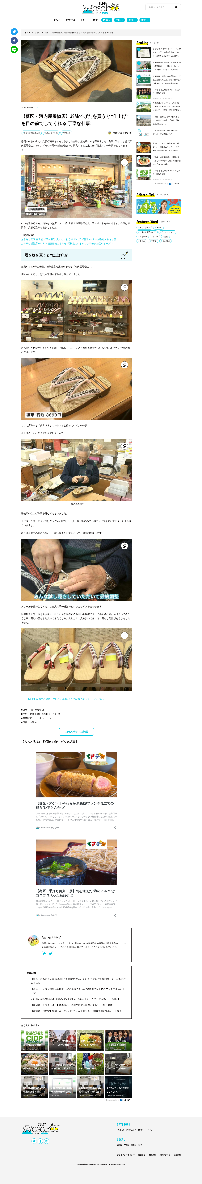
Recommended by (113, 1100)
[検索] (176, 7)
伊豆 (143, 20)
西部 (105, 20)
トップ (27, 33)
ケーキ (159, 228)
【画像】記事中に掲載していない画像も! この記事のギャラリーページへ (65, 699)
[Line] (14, 49)
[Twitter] (14, 31)
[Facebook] (14, 40)
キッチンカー (145, 228)
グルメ (56, 20)
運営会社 (141, 1155)
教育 (95, 20)
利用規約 (152, 1155)
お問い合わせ (165, 1155)
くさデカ (143, 237)
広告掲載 (177, 1155)
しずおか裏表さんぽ (32, 133)
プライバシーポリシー (126, 1155)
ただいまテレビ (51, 133)
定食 (166, 237)
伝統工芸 (66, 133)
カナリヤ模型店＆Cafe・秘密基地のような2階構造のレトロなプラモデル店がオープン (67, 243)
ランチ (155, 237)
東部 (131, 20)
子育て (153, 241)
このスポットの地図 (76, 731)
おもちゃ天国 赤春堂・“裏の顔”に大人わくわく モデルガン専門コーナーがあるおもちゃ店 (68, 239)
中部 (118, 20)
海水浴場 (166, 241)
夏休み (142, 241)
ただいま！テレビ (51, 937)
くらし (84, 20)
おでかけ (70, 20)
